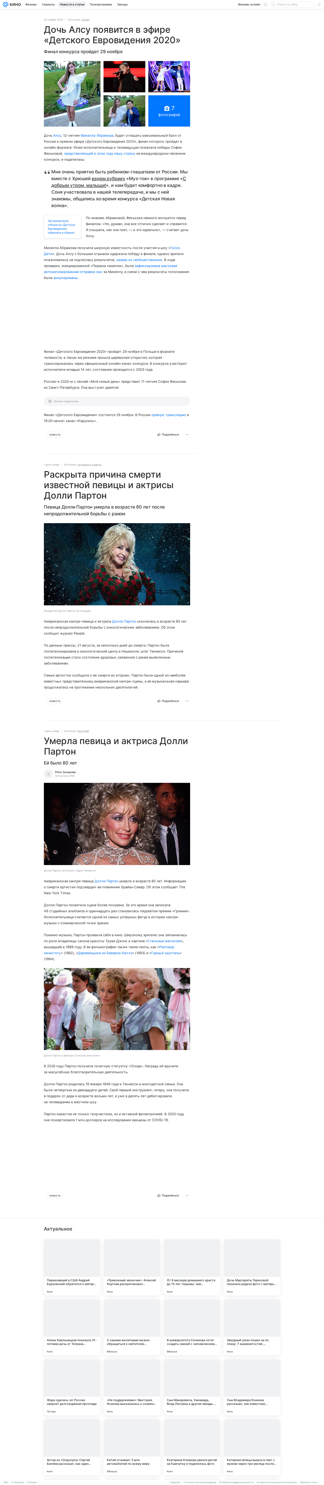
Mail (6, 1482)
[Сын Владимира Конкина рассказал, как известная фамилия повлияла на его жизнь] (252, 1387)
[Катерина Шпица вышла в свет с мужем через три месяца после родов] (252, 1447)
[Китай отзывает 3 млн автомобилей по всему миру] (132, 1447)
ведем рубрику (108, 178)
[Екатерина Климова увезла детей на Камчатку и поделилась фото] (192, 1447)
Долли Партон (124, 621)
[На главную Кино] (14, 4)
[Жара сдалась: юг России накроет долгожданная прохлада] (72, 1387)
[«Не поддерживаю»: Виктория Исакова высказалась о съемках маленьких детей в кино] (132, 1387)
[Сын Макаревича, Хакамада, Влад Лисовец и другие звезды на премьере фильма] (192, 1387)
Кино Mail (83, 730)
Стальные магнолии (164, 941)
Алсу (57, 135)
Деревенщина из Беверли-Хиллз (105, 953)
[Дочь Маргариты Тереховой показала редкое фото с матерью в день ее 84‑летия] (252, 1267)
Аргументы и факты (89, 464)
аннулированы (66, 278)
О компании (17, 1482)
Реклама (32, 1482)
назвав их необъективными (139, 260)
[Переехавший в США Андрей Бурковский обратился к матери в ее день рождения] (72, 1267)
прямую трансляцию (168, 415)
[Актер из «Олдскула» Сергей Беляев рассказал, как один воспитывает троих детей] (72, 1447)
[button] (72, 94)
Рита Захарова (65, 772)
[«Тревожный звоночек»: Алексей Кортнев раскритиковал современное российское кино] (132, 1267)
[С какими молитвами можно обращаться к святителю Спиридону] (132, 1327)
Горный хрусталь (165, 953)
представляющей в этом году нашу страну (99, 153)
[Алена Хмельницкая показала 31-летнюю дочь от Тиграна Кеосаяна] (72, 1327)
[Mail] (5, 4)
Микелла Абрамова (97, 135)
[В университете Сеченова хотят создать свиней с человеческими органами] (192, 1327)
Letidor (85, 19)
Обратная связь (308, 1482)
